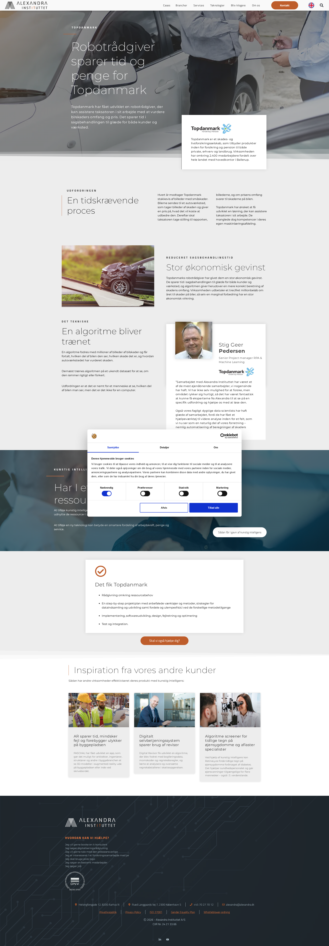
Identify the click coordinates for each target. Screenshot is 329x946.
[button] (284, 5)
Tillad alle (213, 507)
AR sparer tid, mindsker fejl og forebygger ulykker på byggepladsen (98, 740)
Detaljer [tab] (164, 447)
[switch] (145, 493)
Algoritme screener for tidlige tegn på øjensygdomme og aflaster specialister (230, 742)
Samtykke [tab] (113, 447)
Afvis (164, 507)
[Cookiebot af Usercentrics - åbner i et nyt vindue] (223, 436)
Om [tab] (216, 447)
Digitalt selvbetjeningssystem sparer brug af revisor (159, 740)
